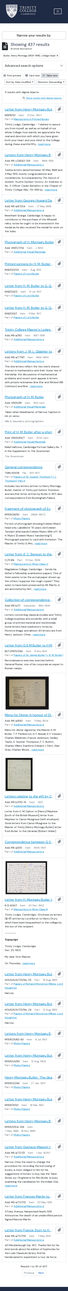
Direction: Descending (50, 82)
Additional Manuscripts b (29, 609)
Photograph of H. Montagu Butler (29, 242)
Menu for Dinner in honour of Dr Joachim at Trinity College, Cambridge (29, 715)
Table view (51, 75)
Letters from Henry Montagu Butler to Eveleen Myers (29, 1034)
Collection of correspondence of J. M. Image (29, 600)
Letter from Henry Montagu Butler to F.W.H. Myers (29, 1099)
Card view (34, 75)
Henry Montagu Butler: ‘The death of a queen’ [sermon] (29, 1077)
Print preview (13, 75)
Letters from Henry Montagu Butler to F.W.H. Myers (29, 1121)
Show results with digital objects (44, 98)
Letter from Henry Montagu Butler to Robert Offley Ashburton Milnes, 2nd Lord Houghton (29, 974)
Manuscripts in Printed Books (31, 119)
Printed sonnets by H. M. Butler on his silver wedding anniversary (29, 264)
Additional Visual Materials (30, 252)
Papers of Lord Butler (26, 273)
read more (44, 144)
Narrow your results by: (34, 35)
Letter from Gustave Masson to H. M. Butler (29, 1147)
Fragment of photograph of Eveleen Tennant (29, 509)
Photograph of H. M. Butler (24, 397)
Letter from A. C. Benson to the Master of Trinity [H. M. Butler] (29, 554)
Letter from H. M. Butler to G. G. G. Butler (29, 286)
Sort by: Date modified (19, 82)
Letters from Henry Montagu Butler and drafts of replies (29, 155)
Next (41, 1273)
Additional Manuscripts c (29, 164)
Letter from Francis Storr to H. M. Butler (29, 1230)
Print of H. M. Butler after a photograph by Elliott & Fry (29, 432)
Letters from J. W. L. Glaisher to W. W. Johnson (29, 351)
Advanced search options (24, 65)
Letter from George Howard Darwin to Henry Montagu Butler (29, 200)
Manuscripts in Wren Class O (31, 564)
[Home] (23, 11)
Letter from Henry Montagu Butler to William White (29, 109)
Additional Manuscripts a (29, 210)
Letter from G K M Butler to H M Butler (29, 645)
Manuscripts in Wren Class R (31, 909)
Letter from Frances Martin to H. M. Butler (29, 1196)
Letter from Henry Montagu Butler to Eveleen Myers (29, 1055)
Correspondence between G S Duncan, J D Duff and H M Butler (29, 842)
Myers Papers (22, 518)
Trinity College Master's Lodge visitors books (29, 330)
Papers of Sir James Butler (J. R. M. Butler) (38, 655)
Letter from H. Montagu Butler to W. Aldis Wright (29, 900)
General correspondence (24, 467)
